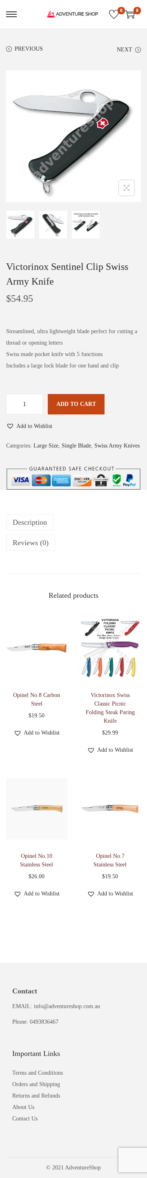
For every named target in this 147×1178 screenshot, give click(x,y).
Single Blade (76, 446)
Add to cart (76, 404)
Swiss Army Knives (117, 446)
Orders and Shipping (36, 1084)
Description (30, 522)
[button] (29, 426)
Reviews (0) (31, 543)
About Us (23, 1107)
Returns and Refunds (36, 1096)
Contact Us (25, 1119)
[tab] (73, 522)
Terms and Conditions (37, 1073)
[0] (114, 14)
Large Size (45, 446)
